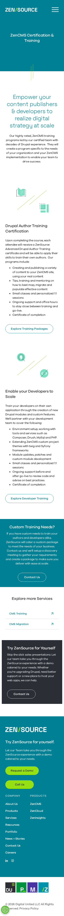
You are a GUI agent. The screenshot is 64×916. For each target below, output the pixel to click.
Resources (12, 825)
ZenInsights (38, 818)
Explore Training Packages (29, 329)
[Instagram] (12, 861)
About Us (11, 804)
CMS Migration (19, 624)
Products (11, 811)
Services (11, 818)
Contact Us (32, 577)
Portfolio (11, 832)
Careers (10, 853)
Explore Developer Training (29, 498)
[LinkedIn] (6, 861)
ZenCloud (36, 811)
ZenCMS (35, 804)
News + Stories (15, 839)
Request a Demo (22, 771)
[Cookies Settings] (5, 909)
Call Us (19, 785)
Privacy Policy (29, 908)
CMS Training (18, 613)
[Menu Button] (55, 9)
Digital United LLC (27, 904)
